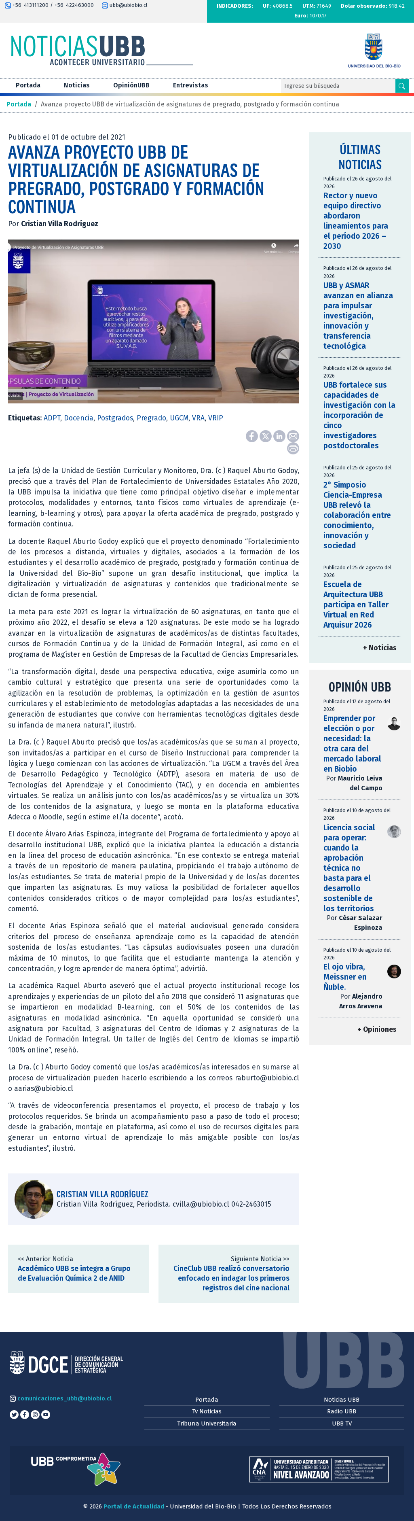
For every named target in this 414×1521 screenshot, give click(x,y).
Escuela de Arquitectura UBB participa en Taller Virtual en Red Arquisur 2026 (356, 605)
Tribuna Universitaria (207, 1423)
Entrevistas (190, 85)
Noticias (77, 85)
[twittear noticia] (266, 435)
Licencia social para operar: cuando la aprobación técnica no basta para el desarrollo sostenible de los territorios (349, 868)
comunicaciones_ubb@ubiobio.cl (64, 1398)
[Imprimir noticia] (293, 448)
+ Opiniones (376, 1029)
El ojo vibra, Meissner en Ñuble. (345, 977)
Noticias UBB (341, 1399)
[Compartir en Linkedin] (280, 435)
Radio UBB (341, 1411)
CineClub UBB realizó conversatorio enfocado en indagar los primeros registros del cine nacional (231, 1278)
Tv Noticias (207, 1411)
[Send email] (293, 435)
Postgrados (115, 418)
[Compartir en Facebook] (253, 435)
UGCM (179, 418)
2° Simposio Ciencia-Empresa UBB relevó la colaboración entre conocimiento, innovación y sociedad (357, 515)
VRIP (215, 418)
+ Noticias (379, 648)
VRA (198, 418)
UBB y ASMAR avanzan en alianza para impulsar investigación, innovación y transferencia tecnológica (358, 316)
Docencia (78, 418)
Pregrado (151, 418)
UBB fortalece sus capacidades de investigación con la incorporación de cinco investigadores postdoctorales (359, 415)
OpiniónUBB (131, 85)
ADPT (52, 418)
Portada (28, 85)
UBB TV (342, 1423)
